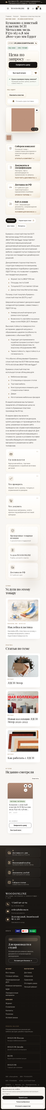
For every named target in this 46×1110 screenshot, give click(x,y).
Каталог (16, 16)
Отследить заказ (30, 983)
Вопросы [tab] (21, 226)
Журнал (9, 1003)
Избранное (28, 976)
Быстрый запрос (19, 73)
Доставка (28, 973)
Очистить (35, 778)
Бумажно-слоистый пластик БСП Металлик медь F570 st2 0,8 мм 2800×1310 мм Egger (20, 807)
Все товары (10, 973)
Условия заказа (12, 1017)
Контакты (9, 1010)
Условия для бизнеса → (23, 960)
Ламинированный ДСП (13, 981)
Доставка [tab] (10, 226)
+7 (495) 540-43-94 (19, 902)
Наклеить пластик (16, 95)
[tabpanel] (23, 375)
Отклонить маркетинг (23, 1106)
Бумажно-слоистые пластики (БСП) (33, 16)
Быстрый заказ (15, 830)
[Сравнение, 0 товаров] (33, 8)
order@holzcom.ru (19, 910)
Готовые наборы (12, 976)
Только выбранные (23, 1102)
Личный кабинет (30, 987)
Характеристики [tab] (26, 220)
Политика (9, 1014)
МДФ (8, 989)
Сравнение (28, 980)
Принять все (23, 1097)
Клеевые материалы (14, 986)
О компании (10, 1007)
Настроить (6, 1094)
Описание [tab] (11, 220)
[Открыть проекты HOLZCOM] (28, 8)
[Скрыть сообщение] (41, 2)
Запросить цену (23, 65)
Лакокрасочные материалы (12, 994)
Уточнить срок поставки (25, 101)
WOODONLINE (17, 8)
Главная (8, 16)
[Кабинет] (40, 8)
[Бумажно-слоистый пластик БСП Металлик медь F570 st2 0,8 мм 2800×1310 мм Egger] (20, 791)
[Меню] (8, 8)
